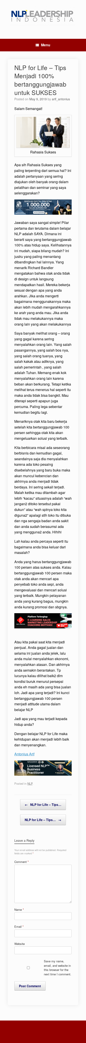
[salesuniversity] (43, 213)
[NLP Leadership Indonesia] (43, 16)
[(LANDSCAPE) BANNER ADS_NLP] (43, 774)
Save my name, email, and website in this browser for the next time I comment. (57, 967)
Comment (21, 862)
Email (19, 926)
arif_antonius (61, 99)
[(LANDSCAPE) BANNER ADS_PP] (43, 627)
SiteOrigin (40, 1034)
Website (19, 944)
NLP (29, 783)
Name (19, 909)
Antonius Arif (24, 753)
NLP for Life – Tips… (43, 804)
